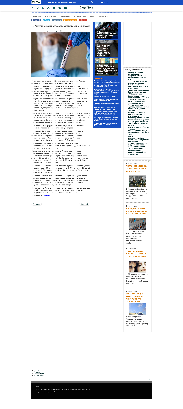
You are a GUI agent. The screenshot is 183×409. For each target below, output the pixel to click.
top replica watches (32, 336)
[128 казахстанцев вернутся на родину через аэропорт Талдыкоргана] (137, 309)
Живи (92, 17)
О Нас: (38, 386)
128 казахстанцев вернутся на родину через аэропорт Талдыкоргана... (135, 297)
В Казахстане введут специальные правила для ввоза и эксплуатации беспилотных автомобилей (107, 32)
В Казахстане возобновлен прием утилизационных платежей (106, 71)
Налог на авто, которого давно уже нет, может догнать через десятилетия (107, 81)
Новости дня (50, 17)
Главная (37, 16)
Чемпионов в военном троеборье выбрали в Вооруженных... (136, 168)
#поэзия (51, 2)
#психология (60, 2)
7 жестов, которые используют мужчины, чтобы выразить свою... (137, 253)
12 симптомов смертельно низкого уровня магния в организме (105, 124)
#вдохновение (70, 2)
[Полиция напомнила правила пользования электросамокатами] (137, 224)
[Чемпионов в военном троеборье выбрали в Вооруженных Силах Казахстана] (137, 181)
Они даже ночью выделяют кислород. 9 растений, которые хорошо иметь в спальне (106, 119)
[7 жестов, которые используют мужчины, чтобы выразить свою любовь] (137, 266)
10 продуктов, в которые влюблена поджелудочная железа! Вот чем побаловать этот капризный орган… (105, 113)
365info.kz (48, 196)
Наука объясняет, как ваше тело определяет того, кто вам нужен (104, 108)
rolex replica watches (16, 336)
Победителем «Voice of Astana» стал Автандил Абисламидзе (105, 85)
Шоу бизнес (103, 16)
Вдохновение (80, 17)
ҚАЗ (102, 2)
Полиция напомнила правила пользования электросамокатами (136, 211)
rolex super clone (62, 336)
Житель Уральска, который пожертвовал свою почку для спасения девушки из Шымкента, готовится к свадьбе (106, 91)
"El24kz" (38, 389)
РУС (106, 2)
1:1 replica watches (48, 336)
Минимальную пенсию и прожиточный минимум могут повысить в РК (104, 52)
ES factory (4, 336)
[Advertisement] (60, 220)
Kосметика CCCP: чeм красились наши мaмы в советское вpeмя (106, 100)
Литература (65, 17)
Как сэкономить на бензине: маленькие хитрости (106, 104)
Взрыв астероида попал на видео (105, 96)
